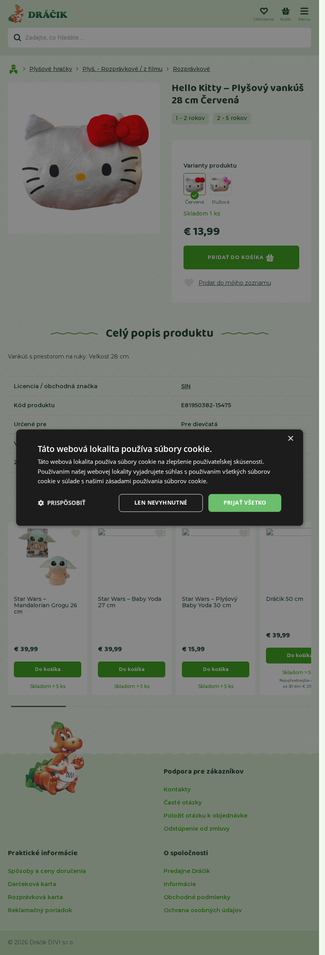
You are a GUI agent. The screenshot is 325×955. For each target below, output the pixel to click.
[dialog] (159, 477)
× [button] (290, 439)
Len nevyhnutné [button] (160, 502)
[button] (62, 503)
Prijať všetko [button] (245, 502)
